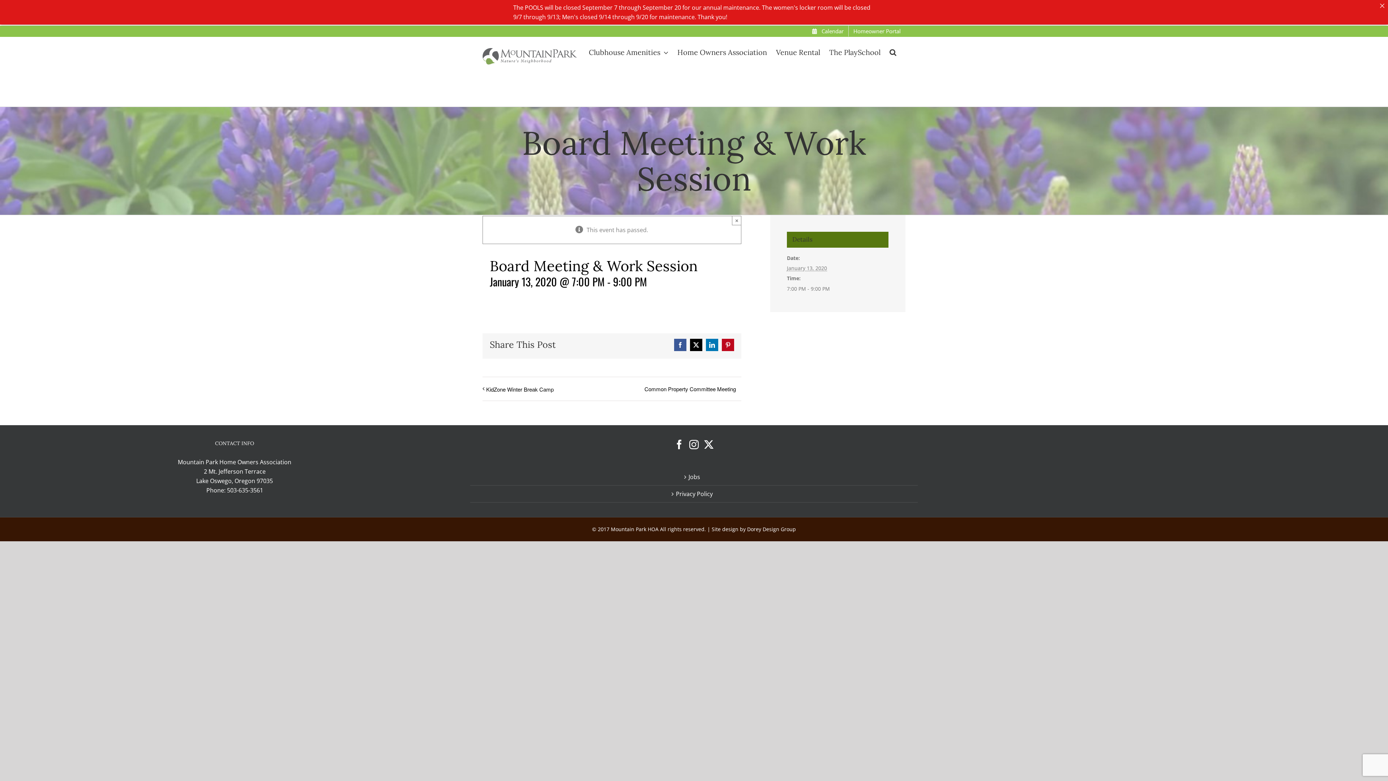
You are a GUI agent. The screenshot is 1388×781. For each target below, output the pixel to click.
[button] (893, 52)
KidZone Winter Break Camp (520, 389)
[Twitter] (709, 444)
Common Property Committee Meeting (690, 389)
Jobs (694, 477)
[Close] (1382, 6)
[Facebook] (679, 444)
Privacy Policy (694, 494)
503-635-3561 (245, 490)
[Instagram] (694, 444)
